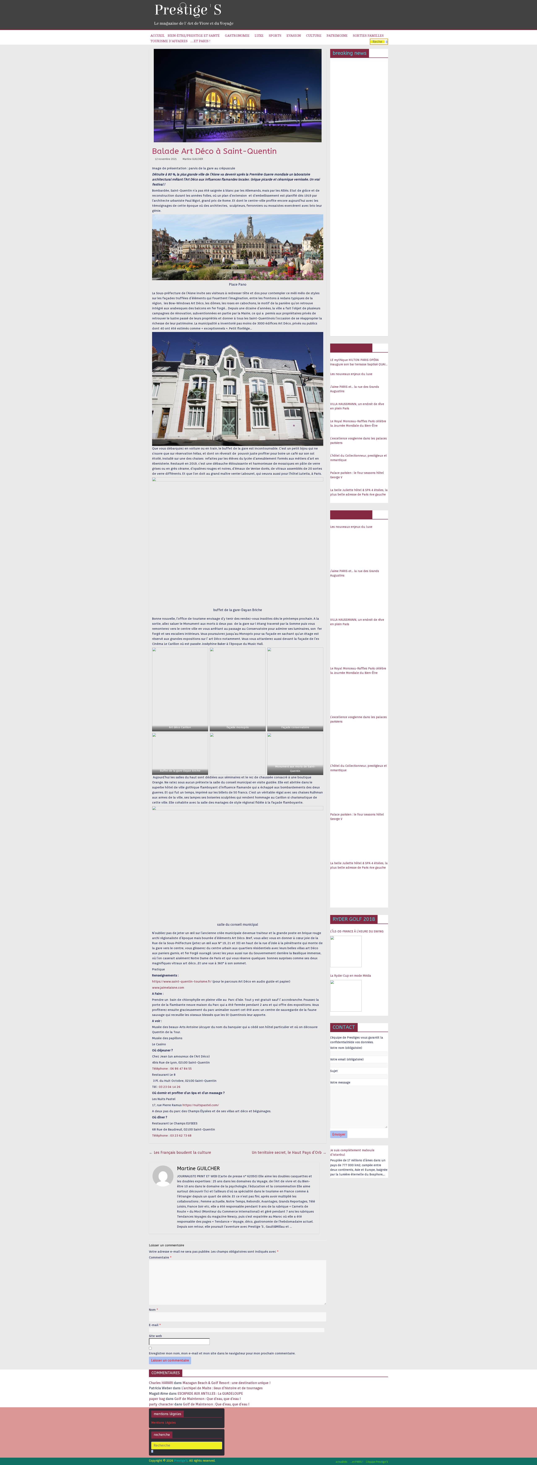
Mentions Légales (163, 1422)
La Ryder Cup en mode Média (350, 975)
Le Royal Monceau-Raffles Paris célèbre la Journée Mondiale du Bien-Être (358, 423)
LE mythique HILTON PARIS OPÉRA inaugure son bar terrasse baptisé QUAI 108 (358, 362)
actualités (341, 1461)
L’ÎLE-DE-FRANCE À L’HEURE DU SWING (356, 931)
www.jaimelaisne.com (168, 987)
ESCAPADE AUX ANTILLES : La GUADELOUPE (210, 1394)
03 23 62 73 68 (181, 1135)
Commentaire (160, 1257)
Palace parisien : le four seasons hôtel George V (357, 475)
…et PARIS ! (200, 41)
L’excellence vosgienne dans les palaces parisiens (358, 440)
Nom (153, 1310)
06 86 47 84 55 (181, 1068)
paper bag (157, 1399)
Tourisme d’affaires (169, 41)
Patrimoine (337, 36)
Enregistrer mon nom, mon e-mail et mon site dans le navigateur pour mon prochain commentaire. (222, 1353)
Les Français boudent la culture (180, 1152)
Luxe (259, 36)
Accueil (157, 36)
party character (161, 1404)
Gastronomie (237, 36)
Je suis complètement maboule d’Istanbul (352, 1152)
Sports (275, 36)
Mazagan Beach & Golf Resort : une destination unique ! (226, 1383)
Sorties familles (368, 36)
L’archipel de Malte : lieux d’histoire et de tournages (222, 1388)
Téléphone (160, 1068)
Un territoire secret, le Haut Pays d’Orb (289, 1152)
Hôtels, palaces (351, 348)
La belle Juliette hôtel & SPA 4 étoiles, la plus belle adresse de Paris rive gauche (359, 492)
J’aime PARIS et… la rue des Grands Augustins (354, 389)
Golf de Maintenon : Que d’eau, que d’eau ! (207, 1399)
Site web (155, 1336)
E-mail (155, 1325)
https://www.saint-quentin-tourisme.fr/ (182, 981)
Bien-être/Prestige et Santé (194, 36)
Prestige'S (187, 9)
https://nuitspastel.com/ (200, 1105)
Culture (313, 36)
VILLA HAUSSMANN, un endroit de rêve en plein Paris (357, 406)
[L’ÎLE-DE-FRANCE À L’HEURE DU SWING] (346, 951)
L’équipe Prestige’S (377, 1461)
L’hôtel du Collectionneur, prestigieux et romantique (358, 458)
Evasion (294, 36)
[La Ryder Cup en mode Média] (346, 996)
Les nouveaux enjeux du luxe (351, 374)
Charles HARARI (161, 1383)
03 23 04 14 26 (169, 1087)
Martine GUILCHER (193, 159)
